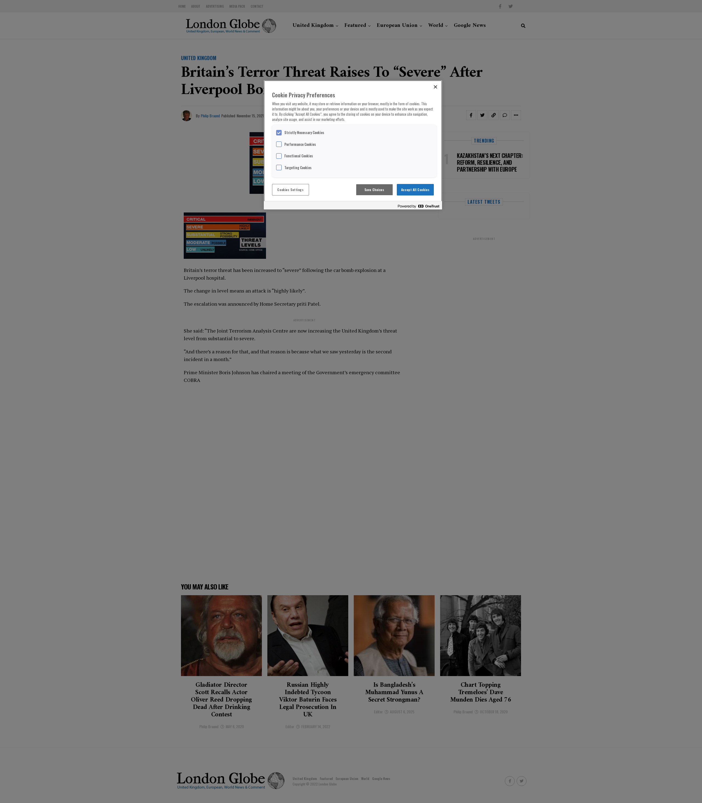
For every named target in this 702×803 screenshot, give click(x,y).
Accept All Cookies (415, 189)
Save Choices (374, 189)
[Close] (435, 87)
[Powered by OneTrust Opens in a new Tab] (418, 206)
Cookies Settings (290, 189)
